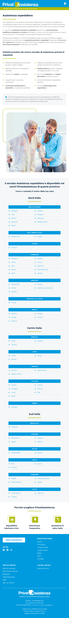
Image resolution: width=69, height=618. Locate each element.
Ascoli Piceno (42, 370)
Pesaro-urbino (16, 374)
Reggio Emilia (42, 222)
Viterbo (14, 359)
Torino (13, 288)
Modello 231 (36, 609)
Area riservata (14, 540)
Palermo (40, 493)
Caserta (40, 438)
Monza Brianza (42, 269)
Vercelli (14, 292)
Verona (39, 317)
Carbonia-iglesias (43, 478)
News (39, 553)
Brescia (39, 258)
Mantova (40, 266)
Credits (44, 609)
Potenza (14, 427)
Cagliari (14, 478)
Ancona (14, 370)
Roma (39, 356)
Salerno (40, 442)
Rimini (13, 225)
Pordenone (15, 236)
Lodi (12, 266)
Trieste (39, 236)
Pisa (38, 392)
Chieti (13, 341)
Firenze (40, 385)
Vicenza (14, 321)
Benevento (15, 438)
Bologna (14, 211)
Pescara (40, 341)
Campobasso (15, 453)
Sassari (39, 482)
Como (13, 262)
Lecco (39, 262)
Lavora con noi (43, 568)
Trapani (14, 497)
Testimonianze (9, 577)
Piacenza (40, 218)
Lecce (39, 464)
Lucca (13, 392)
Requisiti (6, 574)
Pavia (13, 273)
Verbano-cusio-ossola (45, 288)
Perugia (14, 407)
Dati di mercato (9, 568)
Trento (13, 302)
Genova (14, 247)
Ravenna (14, 222)
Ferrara (39, 211)
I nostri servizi (42, 547)
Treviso (13, 317)
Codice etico (26, 609)
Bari (12, 464)
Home (39, 542)
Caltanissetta (15, 493)
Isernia (39, 453)
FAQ (39, 556)
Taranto (14, 467)
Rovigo (39, 313)
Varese (39, 273)
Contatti (40, 559)
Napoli (13, 442)
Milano (13, 269)
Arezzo (13, 385)
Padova (14, 313)
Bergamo (14, 258)
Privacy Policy (29, 611)
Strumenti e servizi (10, 571)
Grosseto (14, 389)
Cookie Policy (39, 611)
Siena (13, 396)
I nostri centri (42, 550)
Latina (13, 355)
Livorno (40, 389)
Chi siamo (41, 545)
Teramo (14, 344)
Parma (13, 218)
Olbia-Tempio (16, 482)
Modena (40, 214)
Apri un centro (8, 583)
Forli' (13, 214)
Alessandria (15, 284)
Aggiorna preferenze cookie (34, 613)
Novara (39, 284)
